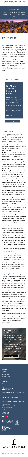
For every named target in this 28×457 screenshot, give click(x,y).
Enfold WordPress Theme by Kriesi (19, 453)
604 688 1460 (15, 9)
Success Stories (6, 376)
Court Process (5, 374)
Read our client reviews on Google (10, 397)
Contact (4, 384)
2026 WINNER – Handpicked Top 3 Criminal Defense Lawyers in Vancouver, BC (13, 393)
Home (3, 366)
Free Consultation (14, 6)
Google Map (5, 409)
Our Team (4, 369)
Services (4, 371)
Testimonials (5, 379)
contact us (16, 351)
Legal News (5, 381)
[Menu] (14, 16)
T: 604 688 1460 (5, 412)
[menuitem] (14, 6)
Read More (23, 2)
